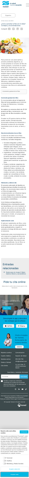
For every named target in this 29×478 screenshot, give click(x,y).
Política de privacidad (22, 395)
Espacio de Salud (20, 356)
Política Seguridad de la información (14, 397)
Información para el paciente (8, 395)
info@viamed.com (21, 361)
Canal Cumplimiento (23, 399)
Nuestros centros (6, 352)
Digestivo (8, 15)
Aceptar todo (15, 474)
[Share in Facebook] (9, 28)
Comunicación (19, 352)
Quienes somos (5, 359)
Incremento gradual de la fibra (11, 91)
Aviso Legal (14, 399)
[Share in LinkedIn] (17, 28)
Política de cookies (5, 399)
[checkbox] (6, 458)
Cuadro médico (6, 356)
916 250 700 (19, 359)
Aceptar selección (14, 469)
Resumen (24, 432)
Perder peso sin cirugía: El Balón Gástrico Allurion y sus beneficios (16, 273)
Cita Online (4, 365)
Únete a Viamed (6, 362)
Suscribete (24, 376)
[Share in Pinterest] (21, 28)
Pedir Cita (7, 308)
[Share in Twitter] (13, 28)
